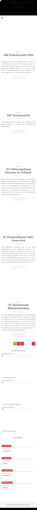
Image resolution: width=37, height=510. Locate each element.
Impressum (9, 504)
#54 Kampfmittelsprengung (9, 431)
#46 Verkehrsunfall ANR (18, 54)
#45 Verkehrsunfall (18, 115)
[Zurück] (5, 441)
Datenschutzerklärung (17, 504)
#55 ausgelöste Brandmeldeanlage (11, 404)
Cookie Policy (26, 504)
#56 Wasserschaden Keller (9, 377)
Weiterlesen (18, 77)
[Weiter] (32, 441)
